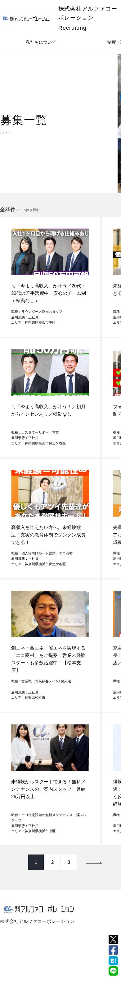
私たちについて (41, 42)
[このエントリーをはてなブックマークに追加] (113, 960)
